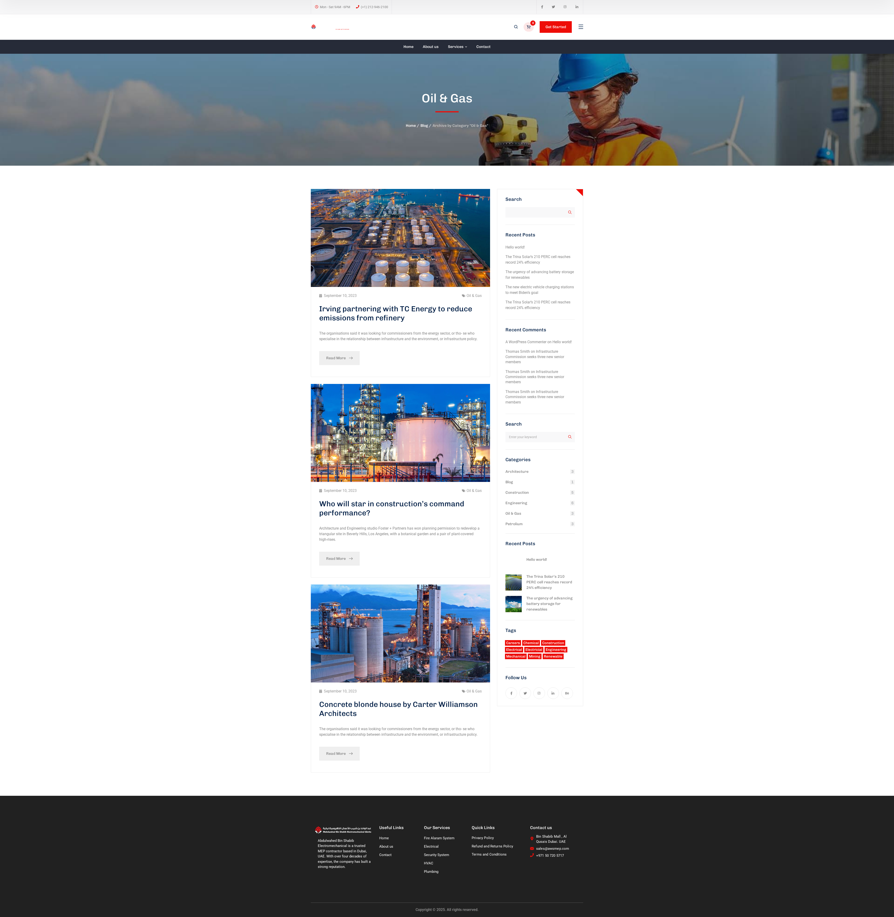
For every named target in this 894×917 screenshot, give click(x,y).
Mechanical (515, 656)
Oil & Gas (474, 295)
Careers (513, 643)
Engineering (516, 503)
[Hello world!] (513, 561)
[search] (515, 27)
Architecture (516, 471)
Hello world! (515, 247)
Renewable (553, 656)
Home (411, 125)
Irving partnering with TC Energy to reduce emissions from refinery (395, 313)
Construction (517, 492)
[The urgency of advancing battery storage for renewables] (513, 604)
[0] (529, 27)
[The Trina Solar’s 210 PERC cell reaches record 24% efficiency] (513, 582)
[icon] (542, 7)
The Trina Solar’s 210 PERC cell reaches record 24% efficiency (549, 582)
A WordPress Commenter (525, 342)
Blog (424, 125)
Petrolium (514, 524)
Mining (534, 656)
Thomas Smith (517, 351)
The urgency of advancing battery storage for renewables (549, 603)
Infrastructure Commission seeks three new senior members (534, 356)
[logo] (330, 26)
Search (513, 199)
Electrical (514, 650)
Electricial (533, 650)
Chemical (531, 643)
